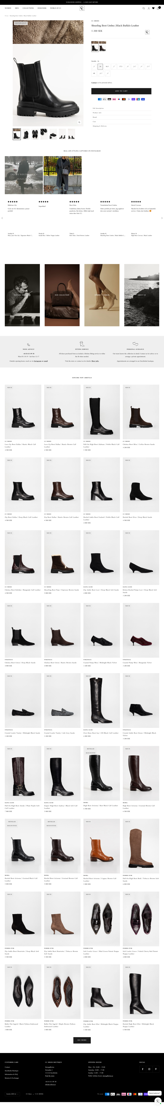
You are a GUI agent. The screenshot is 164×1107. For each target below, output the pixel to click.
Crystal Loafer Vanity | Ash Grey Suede (59, 733)
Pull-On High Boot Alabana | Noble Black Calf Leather (101, 445)
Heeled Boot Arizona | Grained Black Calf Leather (21, 879)
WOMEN (8, 8)
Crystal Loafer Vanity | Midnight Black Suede (22, 733)
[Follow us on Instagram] (149, 1069)
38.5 (134, 66)
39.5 (148, 66)
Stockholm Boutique (11, 1070)
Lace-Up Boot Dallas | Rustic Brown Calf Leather (60, 445)
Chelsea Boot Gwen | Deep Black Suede (20, 663)
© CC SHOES (39, 1094)
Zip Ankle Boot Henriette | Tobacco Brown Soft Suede (61, 952)
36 (100, 66)
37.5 (120, 66)
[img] (20, 202)
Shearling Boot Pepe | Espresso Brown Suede (61, 590)
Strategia (9, 660)
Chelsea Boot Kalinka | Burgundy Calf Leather (23, 590)
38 (127, 66)
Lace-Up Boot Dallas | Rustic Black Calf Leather (20, 445)
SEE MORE (82, 1040)
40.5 (100, 73)
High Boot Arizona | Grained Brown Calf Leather (139, 807)
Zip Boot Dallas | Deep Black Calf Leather (21, 517)
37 (114, 66)
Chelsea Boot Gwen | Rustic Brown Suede (60, 663)
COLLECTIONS (28, 8)
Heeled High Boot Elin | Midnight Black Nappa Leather (138, 1025)
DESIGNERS (42, 8)
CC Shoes (95, 21)
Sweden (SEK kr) (11, 1094)
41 (108, 73)
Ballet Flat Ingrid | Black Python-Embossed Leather (21, 1025)
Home (6, 16)
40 (94, 73)
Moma (85, 803)
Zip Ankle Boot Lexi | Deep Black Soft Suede (101, 590)
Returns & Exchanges (12, 1078)
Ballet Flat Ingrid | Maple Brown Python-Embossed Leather (60, 1025)
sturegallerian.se (108, 1075)
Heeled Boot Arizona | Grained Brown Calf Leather (61, 879)
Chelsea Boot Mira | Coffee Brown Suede (139, 444)
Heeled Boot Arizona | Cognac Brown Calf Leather (99, 879)
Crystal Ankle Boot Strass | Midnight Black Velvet (139, 734)
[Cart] (158, 8)
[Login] (149, 8)
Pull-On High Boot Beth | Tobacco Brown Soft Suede (141, 879)
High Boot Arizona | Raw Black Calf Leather (100, 805)
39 (141, 66)
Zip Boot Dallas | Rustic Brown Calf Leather (61, 517)
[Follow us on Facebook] (142, 1069)
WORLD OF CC (55, 8)
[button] (121, 108)
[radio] (95, 46)
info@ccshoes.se (50, 1084)
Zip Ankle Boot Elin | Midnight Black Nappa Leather (100, 1025)
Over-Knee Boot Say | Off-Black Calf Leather (100, 733)
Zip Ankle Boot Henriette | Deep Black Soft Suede (22, 952)
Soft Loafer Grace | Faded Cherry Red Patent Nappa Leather (140, 952)
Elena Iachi (88, 587)
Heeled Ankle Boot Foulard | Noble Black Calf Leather (101, 518)
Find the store (49, 1075)
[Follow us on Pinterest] (156, 1069)
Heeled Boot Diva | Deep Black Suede (137, 517)
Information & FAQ (11, 1074)
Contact (7, 1067)
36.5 (107, 66)
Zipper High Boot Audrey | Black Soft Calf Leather (60, 807)
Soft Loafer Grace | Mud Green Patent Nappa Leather (101, 952)
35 (94, 66)
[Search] (144, 8)
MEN (17, 8)
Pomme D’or (127, 876)
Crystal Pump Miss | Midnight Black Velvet (100, 663)
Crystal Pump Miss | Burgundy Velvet (137, 663)
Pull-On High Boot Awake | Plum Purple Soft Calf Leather (22, 807)
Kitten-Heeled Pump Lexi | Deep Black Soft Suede (140, 591)
